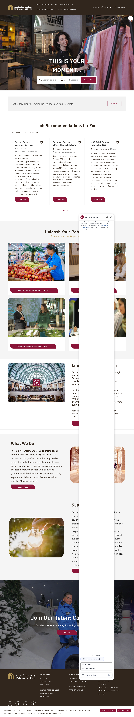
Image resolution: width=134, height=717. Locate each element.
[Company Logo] (20, 7)
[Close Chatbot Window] (110, 217)
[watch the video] (36, 382)
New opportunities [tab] (19, 132)
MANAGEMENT (45, 696)
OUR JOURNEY (45, 684)
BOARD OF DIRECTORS (48, 693)
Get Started (114, 104)
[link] (67, 632)
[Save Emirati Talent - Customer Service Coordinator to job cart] (41, 142)
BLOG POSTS (102, 684)
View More (67, 211)
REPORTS (101, 694)
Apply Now (22, 199)
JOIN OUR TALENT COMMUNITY (67, 10)
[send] (109, 675)
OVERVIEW (43, 678)
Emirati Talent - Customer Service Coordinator (23, 143)
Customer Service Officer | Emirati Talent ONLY (64, 143)
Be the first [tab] (33, 132)
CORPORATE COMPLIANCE (49, 690)
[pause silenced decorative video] (130, 18)
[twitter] (25, 703)
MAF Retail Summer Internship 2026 (100, 143)
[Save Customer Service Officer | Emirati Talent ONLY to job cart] (79, 142)
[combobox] (48, 80)
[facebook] (10, 703)
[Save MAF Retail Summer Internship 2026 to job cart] (117, 142)
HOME (38, 5)
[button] (95, 7)
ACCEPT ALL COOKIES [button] (108, 710)
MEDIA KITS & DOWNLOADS (108, 688)
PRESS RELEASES (104, 681)
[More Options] (83, 675)
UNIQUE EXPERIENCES (77, 681)
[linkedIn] (17, 703)
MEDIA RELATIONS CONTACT (108, 691)
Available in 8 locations (100, 149)
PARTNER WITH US (76, 690)
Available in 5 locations (62, 149)
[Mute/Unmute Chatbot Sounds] (107, 217)
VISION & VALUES (46, 681)
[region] (96, 446)
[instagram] (33, 703)
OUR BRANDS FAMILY (77, 687)
